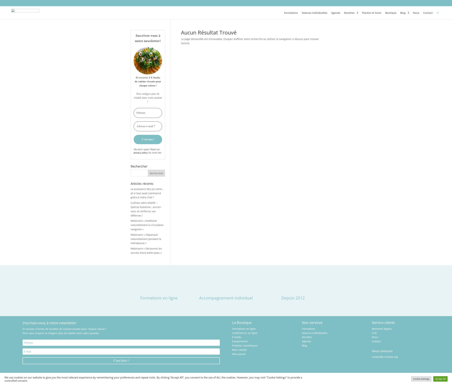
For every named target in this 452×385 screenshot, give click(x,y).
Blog (403, 12)
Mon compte (239, 349)
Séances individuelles (314, 12)
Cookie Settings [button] (421, 378)
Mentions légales (382, 328)
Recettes (349, 12)
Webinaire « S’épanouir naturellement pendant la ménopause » (146, 239)
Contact (428, 12)
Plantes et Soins (371, 12)
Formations (291, 12)
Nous (416, 12)
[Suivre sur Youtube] (22, 3)
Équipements (240, 341)
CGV (374, 333)
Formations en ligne (244, 328)
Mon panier (239, 354)
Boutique (390, 12)
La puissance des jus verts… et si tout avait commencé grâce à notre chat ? (147, 193)
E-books (236, 337)
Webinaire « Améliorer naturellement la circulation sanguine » (147, 225)
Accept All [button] (440, 378)
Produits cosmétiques (245, 345)
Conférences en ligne (244, 333)
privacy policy (141, 152)
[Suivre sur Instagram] (14, 3)
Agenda (335, 12)
